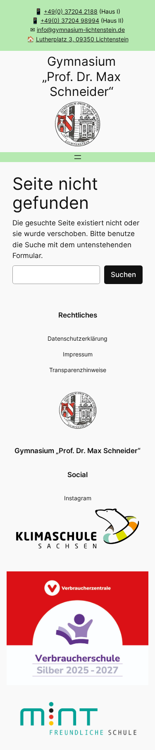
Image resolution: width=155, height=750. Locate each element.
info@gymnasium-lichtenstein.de (81, 29)
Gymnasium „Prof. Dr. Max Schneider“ (77, 451)
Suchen (123, 274)
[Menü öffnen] (78, 157)
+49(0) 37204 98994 (70, 20)
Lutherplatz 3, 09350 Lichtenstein (82, 39)
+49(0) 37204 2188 (71, 11)
